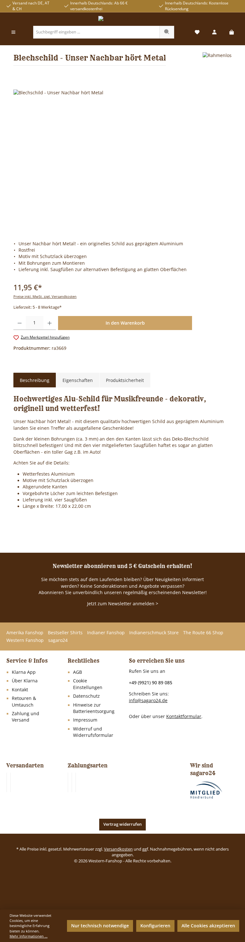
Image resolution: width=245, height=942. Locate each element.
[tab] (34, 380)
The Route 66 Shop (203, 633)
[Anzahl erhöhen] (49, 323)
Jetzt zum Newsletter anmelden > (122, 604)
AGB (77, 672)
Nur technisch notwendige (100, 926)
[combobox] (96, 32)
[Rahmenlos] (217, 61)
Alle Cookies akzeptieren (208, 926)
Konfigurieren (155, 926)
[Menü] (13, 32)
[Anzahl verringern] (19, 323)
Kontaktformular (183, 716)
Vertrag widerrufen (122, 824)
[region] (122, 158)
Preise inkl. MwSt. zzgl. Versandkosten (45, 296)
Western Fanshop (25, 640)
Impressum (85, 720)
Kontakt (20, 690)
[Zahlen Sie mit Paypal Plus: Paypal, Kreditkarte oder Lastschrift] (75, 782)
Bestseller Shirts (65, 633)
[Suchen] (167, 32)
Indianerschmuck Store (154, 633)
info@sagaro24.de (148, 700)
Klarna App (24, 672)
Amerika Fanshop (24, 633)
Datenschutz (86, 696)
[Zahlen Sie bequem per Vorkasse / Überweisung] (71, 782)
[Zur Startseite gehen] (122, 19)
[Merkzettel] (197, 32)
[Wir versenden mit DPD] (10, 782)
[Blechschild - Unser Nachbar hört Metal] (122, 158)
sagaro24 (58, 640)
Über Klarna (25, 681)
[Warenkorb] (232, 32)
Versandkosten (118, 849)
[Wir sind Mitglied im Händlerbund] (206, 790)
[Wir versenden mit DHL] (6, 782)
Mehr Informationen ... (29, 936)
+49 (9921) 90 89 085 (150, 683)
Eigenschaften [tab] (78, 380)
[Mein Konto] (214, 32)
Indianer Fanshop (106, 633)
